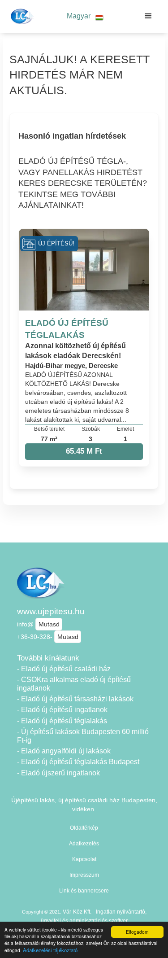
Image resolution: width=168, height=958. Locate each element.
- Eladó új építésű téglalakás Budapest (78, 762)
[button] (85, 16)
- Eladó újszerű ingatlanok (58, 773)
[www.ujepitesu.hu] (20, 16)
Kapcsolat (84, 859)
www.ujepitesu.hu (51, 611)
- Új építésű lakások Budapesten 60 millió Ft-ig (83, 736)
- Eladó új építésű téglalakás (62, 721)
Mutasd (49, 624)
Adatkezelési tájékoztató (50, 950)
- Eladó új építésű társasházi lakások (75, 699)
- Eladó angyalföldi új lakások (64, 751)
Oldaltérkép (84, 828)
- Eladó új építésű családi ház (64, 669)
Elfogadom (137, 931)
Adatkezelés (84, 843)
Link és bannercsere (84, 891)
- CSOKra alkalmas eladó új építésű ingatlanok (74, 684)
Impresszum (84, 875)
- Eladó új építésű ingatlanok (62, 709)
